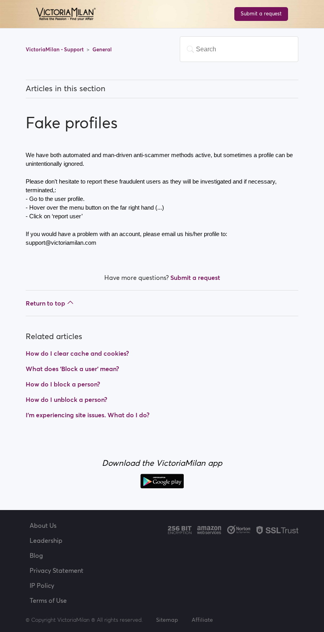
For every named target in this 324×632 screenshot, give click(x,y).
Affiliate (202, 619)
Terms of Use (48, 600)
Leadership (46, 540)
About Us (43, 525)
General (102, 49)
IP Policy (42, 585)
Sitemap (167, 619)
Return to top (45, 303)
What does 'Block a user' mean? (72, 369)
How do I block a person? (63, 384)
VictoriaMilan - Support (55, 49)
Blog (36, 555)
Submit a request (261, 13)
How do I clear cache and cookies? (77, 353)
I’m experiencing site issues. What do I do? (87, 415)
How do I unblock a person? (66, 399)
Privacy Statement (56, 570)
